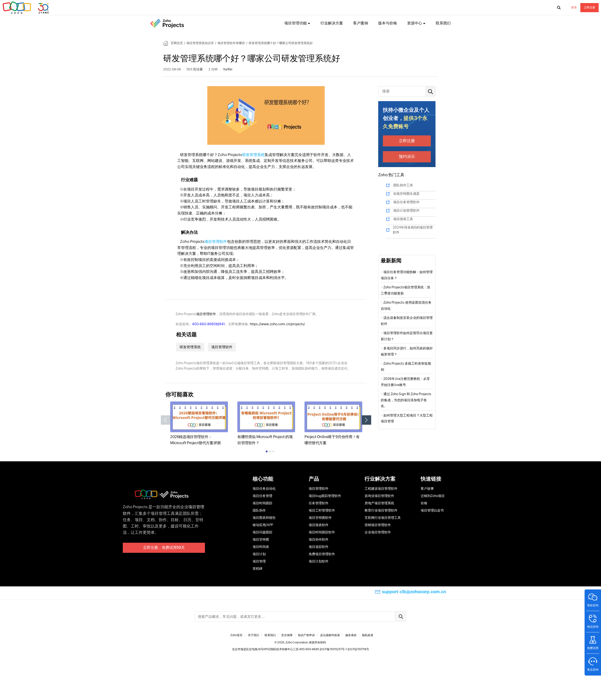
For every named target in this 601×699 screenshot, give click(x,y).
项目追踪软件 (318, 547)
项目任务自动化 (264, 488)
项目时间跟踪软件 (322, 532)
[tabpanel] (199, 423)
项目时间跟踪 (262, 503)
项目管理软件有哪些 (231, 43)
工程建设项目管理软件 (381, 488)
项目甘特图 (261, 539)
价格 (424, 503)
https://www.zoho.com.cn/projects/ (277, 324)
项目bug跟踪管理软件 (325, 496)
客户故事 (427, 488)
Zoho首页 (236, 635)
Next (366, 420)
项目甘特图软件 (320, 517)
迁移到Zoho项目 (433, 496)
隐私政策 (367, 635)
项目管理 (259, 561)
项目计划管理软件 (406, 210)
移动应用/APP (263, 525)
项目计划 (259, 554)
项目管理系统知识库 (200, 43)
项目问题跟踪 (262, 532)
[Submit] (400, 616)
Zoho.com (26, 8)
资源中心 (414, 23)
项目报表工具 (403, 219)
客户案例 (360, 23)
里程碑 (257, 568)
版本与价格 (387, 23)
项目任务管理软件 (406, 202)
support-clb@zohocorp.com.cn (414, 591)
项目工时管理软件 (322, 510)
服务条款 (351, 635)
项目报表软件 (318, 525)
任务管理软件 (318, 503)
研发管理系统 (253, 155)
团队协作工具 (403, 185)
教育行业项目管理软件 (381, 510)
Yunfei (227, 69)
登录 (574, 7)
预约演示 (407, 156)
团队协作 (259, 510)
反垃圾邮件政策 (330, 635)
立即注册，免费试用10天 (164, 547)
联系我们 (443, 23)
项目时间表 (261, 547)
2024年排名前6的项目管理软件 (413, 229)
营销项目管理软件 (378, 525)
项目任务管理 (262, 496)
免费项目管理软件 (322, 554)
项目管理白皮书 (432, 510)
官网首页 (177, 43)
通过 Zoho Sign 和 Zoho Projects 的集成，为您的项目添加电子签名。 (406, 400)
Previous (165, 420)
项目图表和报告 (264, 517)
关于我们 (253, 635)
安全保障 (287, 635)
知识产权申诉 (306, 635)
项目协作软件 (318, 539)
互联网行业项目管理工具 (383, 517)
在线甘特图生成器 (406, 193)
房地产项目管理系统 (379, 503)
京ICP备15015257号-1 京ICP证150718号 (344, 649)
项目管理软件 (215, 241)
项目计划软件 (318, 561)
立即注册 (589, 7)
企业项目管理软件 (378, 532)
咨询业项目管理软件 (379, 496)
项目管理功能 (295, 23)
